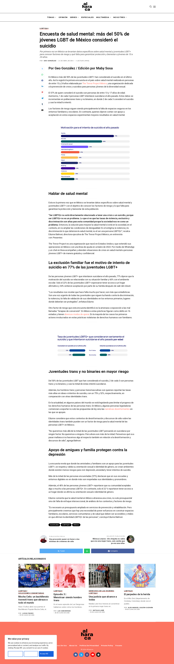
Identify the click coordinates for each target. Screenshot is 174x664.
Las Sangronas (64, 611)
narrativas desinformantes (117, 409)
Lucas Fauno (27, 613)
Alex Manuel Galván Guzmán (140, 607)
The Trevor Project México (94, 83)
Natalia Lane (98, 610)
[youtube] (92, 654)
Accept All (44, 654)
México (76, 525)
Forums (118, 645)
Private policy (107, 645)
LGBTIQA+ (66, 525)
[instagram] (87, 654)
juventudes (54, 525)
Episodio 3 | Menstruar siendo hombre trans (68, 597)
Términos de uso (59, 645)
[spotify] (98, 654)
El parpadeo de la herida (137, 594)
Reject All (28, 654)
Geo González (50, 61)
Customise (13, 654)
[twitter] (81, 654)
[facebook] (75, 654)
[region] (31, 647)
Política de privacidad (89, 645)
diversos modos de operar (77, 314)
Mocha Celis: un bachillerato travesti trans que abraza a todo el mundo (33, 599)
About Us (73, 645)
